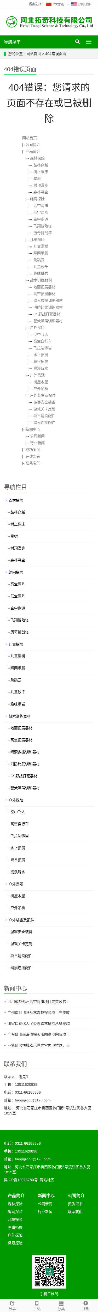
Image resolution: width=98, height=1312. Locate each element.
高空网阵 (40, 206)
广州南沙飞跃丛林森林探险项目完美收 (39, 1012)
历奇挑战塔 (42, 233)
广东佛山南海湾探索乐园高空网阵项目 (39, 1034)
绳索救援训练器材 (48, 300)
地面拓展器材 (44, 287)
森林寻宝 (40, 192)
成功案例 (33, 449)
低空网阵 (40, 212)
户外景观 (37, 375)
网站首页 (33, 54)
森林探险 (37, 158)
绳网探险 (37, 199)
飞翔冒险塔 (42, 226)
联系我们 (33, 463)
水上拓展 (40, 355)
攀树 (37, 178)
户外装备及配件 (43, 395)
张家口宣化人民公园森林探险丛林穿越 (39, 1023)
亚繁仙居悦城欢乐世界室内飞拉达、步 (39, 1045)
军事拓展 (15, 1227)
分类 (61, 1309)
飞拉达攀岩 (42, 348)
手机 (37, 1309)
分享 (12, 1309)
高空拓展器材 (44, 294)
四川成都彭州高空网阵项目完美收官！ (39, 1002)
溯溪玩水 (40, 368)
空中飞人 (40, 334)
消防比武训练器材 (48, 307)
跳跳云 (38, 260)
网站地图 (47, 1180)
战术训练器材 (41, 280)
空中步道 (40, 219)
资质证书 (75, 1204)
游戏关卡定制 (44, 409)
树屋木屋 (40, 382)
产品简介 (33, 151)
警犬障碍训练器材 (48, 321)
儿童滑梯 (40, 246)
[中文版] (55, 4)
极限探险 (15, 1243)
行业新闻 (37, 443)
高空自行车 (42, 341)
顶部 (85, 1309)
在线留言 (33, 456)
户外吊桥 (40, 389)
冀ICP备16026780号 (21, 1180)
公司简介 (33, 145)
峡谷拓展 (40, 361)
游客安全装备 (44, 402)
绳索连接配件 (44, 422)
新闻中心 (33, 429)
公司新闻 (37, 436)
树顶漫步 (40, 185)
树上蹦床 (40, 172)
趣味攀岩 (40, 273)
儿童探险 (37, 239)
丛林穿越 (40, 165)
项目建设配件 (44, 416)
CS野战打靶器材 (46, 314)
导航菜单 (12, 42)
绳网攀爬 (40, 253)
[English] (81, 4)
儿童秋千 (40, 267)
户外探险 (37, 328)
